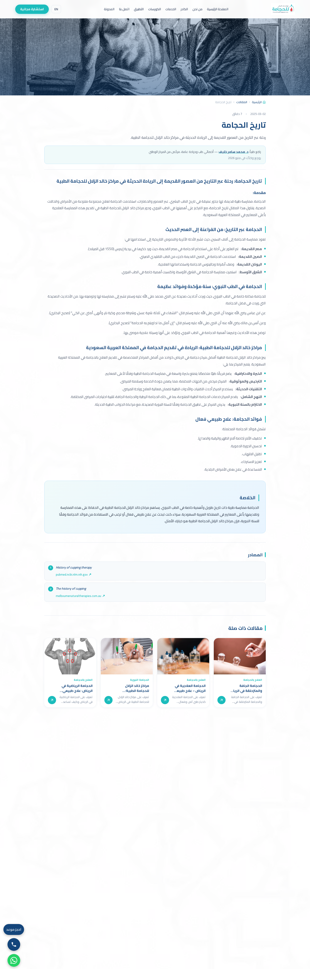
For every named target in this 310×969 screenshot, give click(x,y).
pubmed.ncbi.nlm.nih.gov (72, 574)
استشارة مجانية (32, 9)
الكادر (184, 9)
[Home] (283, 9)
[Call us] (13, 944)
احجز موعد (13, 929)
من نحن (197, 9)
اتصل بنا (124, 9)
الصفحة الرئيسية (217, 9)
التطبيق (139, 9)
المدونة (109, 9)
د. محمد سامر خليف (233, 152)
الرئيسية (257, 102)
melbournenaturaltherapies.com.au (78, 596)
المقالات (241, 102)
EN (56, 9)
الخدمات (170, 9)
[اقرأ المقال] (221, 700)
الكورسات (154, 9)
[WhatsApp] (13, 960)
